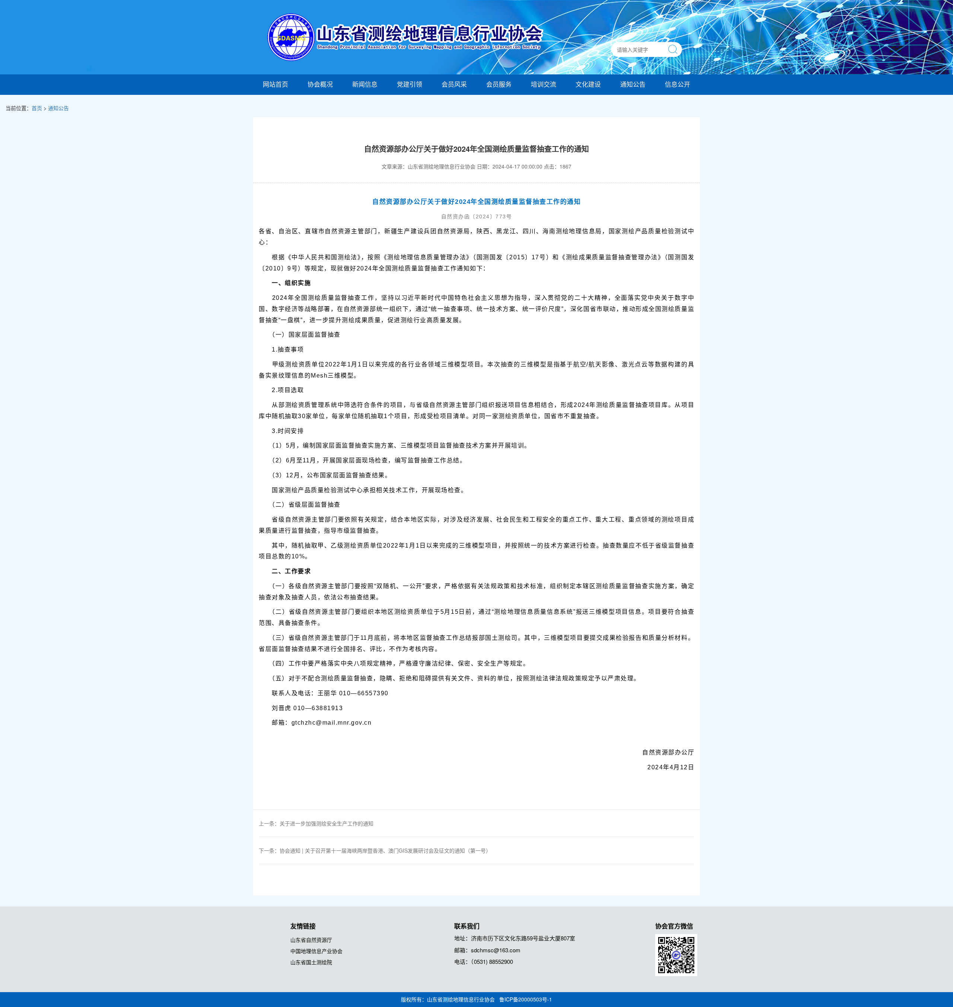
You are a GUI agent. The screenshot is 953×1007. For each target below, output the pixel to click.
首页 (37, 108)
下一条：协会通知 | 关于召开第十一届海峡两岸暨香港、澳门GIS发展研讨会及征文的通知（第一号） (375, 850)
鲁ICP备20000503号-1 (525, 999)
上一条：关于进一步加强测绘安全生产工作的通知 (316, 823)
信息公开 (677, 84)
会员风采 (454, 84)
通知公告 (633, 84)
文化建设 (588, 84)
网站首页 (275, 84)
